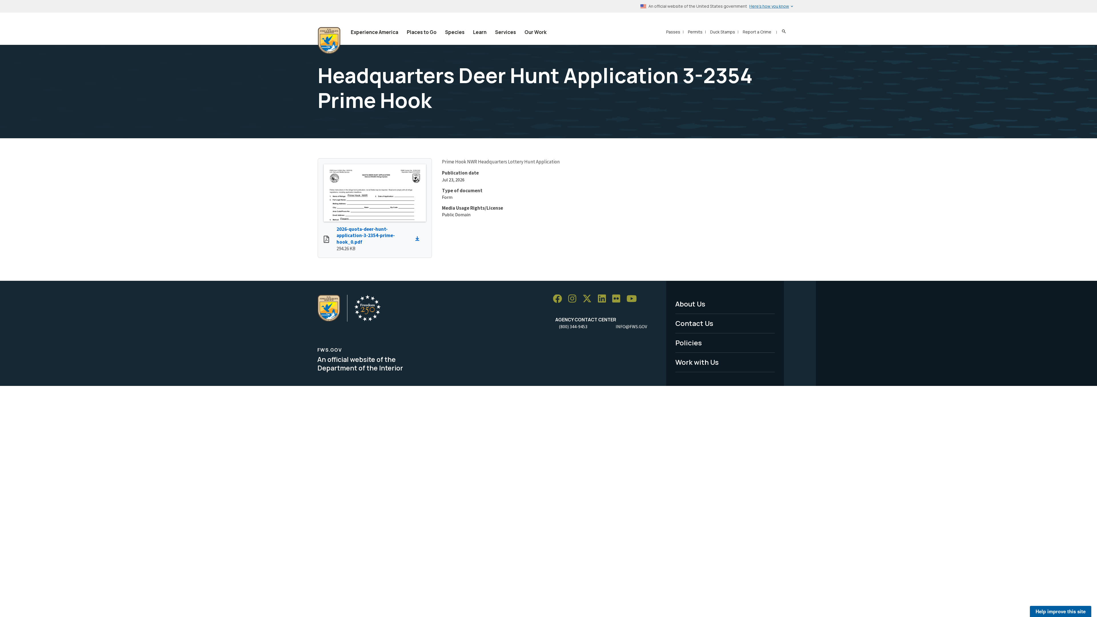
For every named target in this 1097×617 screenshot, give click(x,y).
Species (455, 32)
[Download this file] (419, 239)
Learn (480, 32)
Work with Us (697, 362)
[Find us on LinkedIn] (604, 299)
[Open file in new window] (326, 240)
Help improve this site (1061, 611)
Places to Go (422, 32)
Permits (695, 32)
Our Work (536, 32)
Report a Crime (757, 32)
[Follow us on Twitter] (589, 299)
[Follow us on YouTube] (633, 299)
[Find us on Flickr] (618, 299)
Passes (673, 32)
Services (505, 32)
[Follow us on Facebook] (559, 299)
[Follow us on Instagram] (574, 299)
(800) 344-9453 (573, 326)
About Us (690, 303)
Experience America (374, 32)
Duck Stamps (722, 32)
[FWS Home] (329, 40)
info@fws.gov (631, 326)
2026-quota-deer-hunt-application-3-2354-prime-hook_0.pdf (366, 235)
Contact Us (694, 323)
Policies (688, 342)
